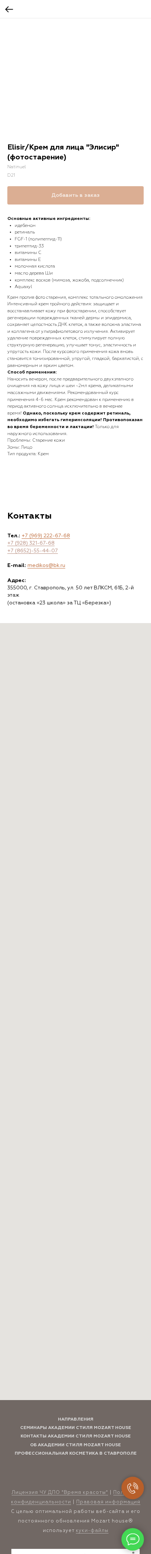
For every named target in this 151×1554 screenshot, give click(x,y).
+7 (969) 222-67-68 (46, 535)
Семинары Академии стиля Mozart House (75, 1428)
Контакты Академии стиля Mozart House (76, 1436)
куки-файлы (92, 1530)
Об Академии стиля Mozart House (75, 1445)
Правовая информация (108, 1502)
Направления (75, 1419)
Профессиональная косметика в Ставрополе (76, 1453)
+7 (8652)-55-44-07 (32, 550)
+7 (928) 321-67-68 (31, 543)
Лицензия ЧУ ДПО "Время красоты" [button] (60, 1492)
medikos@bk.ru (46, 565)
